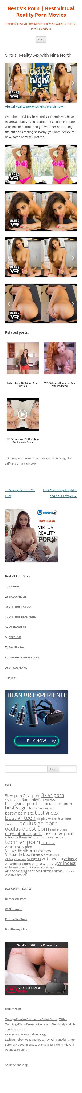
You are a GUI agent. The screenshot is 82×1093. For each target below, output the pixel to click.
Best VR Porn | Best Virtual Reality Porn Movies (41, 11)
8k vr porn (52, 795)
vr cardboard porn (18, 864)
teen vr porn (22, 842)
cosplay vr (43, 818)
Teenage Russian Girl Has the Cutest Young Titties (36, 1019)
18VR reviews (13, 800)
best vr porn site (19, 813)
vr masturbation (28, 867)
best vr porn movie (41, 808)
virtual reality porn (18, 847)
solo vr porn (35, 837)
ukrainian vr (48, 843)
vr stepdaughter (20, 871)
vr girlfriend (50, 864)
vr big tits (34, 859)
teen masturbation (54, 837)
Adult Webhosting (16, 1065)
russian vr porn (58, 834)
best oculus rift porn (54, 803)
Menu (41, 39)
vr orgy (50, 867)
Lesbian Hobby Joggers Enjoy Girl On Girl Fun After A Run (40, 1039)
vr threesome (49, 871)
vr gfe (37, 863)
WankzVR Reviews (15, 874)
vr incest (66, 863)
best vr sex (47, 812)
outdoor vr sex (58, 829)
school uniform (16, 837)
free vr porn (12, 824)
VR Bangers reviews (15, 859)
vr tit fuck (68, 871)
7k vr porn (32, 795)
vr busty (70, 859)
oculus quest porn (27, 828)
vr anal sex (53, 855)
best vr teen (20, 817)
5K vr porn (13, 795)
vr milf (41, 867)
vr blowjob (52, 858)
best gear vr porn (20, 803)
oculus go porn (38, 823)
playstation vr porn (23, 834)
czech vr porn (61, 819)
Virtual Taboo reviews (25, 854)
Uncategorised (45, 458)
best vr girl (16, 807)
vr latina (11, 867)
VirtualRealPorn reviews (28, 850)
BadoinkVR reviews (38, 799)
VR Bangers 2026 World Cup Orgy (25, 1034)
